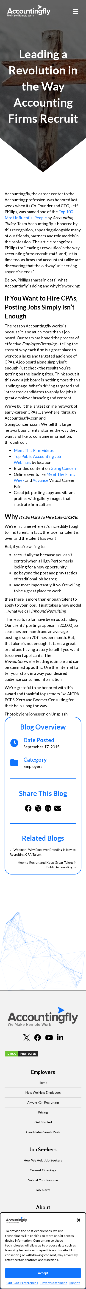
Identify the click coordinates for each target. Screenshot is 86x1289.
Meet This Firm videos (34, 450)
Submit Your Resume (43, 1180)
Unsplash (59, 713)
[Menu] (75, 11)
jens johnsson (33, 713)
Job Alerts (43, 1190)
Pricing (43, 1112)
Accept (43, 1273)
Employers (32, 766)
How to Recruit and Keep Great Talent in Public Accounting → (47, 864)
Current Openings (43, 1170)
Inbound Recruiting (48, 610)
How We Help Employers (43, 1092)
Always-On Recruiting (43, 1102)
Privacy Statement (53, 1283)
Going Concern (64, 468)
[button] (78, 1220)
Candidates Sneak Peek (43, 1132)
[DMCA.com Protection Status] (22, 1053)
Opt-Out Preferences (22, 1283)
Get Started (43, 1122)
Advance (40, 480)
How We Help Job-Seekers (43, 1160)
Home (43, 1083)
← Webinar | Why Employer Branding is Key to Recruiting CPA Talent (43, 852)
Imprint (74, 1283)
